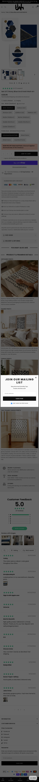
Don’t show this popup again (20, 403)
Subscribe (19, 399)
